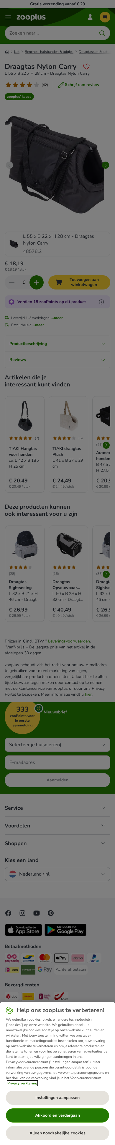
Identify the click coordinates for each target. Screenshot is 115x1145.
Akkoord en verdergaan (57, 1115)
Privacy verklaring (22, 1083)
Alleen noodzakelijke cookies (57, 1133)
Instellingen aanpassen (57, 1097)
